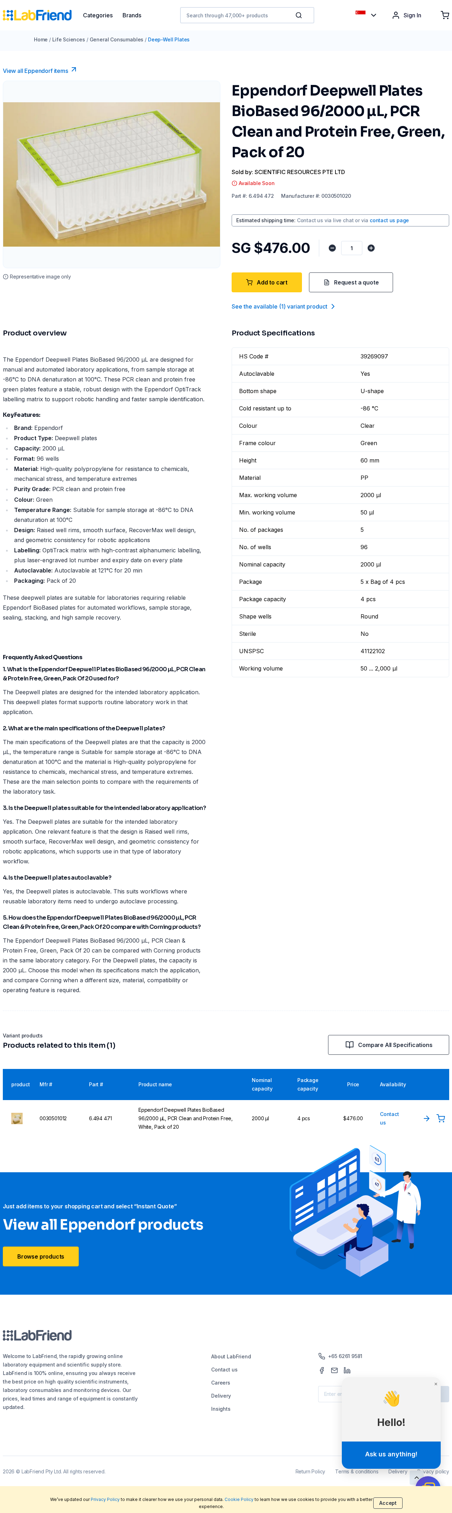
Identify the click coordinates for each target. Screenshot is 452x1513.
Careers (220, 1383)
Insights (221, 1409)
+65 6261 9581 (345, 1356)
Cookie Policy (239, 1499)
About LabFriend (231, 1356)
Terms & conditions (357, 1471)
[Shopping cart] (445, 15)
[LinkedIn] (347, 1370)
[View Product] (426, 1118)
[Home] (43, 15)
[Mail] (334, 1370)
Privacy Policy (105, 1499)
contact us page (389, 220)
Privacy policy (433, 1471)
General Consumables (117, 39)
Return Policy (311, 1471)
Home (41, 39)
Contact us (224, 1370)
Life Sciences (68, 39)
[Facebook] (321, 1370)
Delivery (221, 1396)
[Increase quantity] (371, 248)
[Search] (299, 15)
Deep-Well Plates (169, 39)
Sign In (412, 15)
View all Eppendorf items (35, 70)
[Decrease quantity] (332, 248)
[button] (300, 15)
